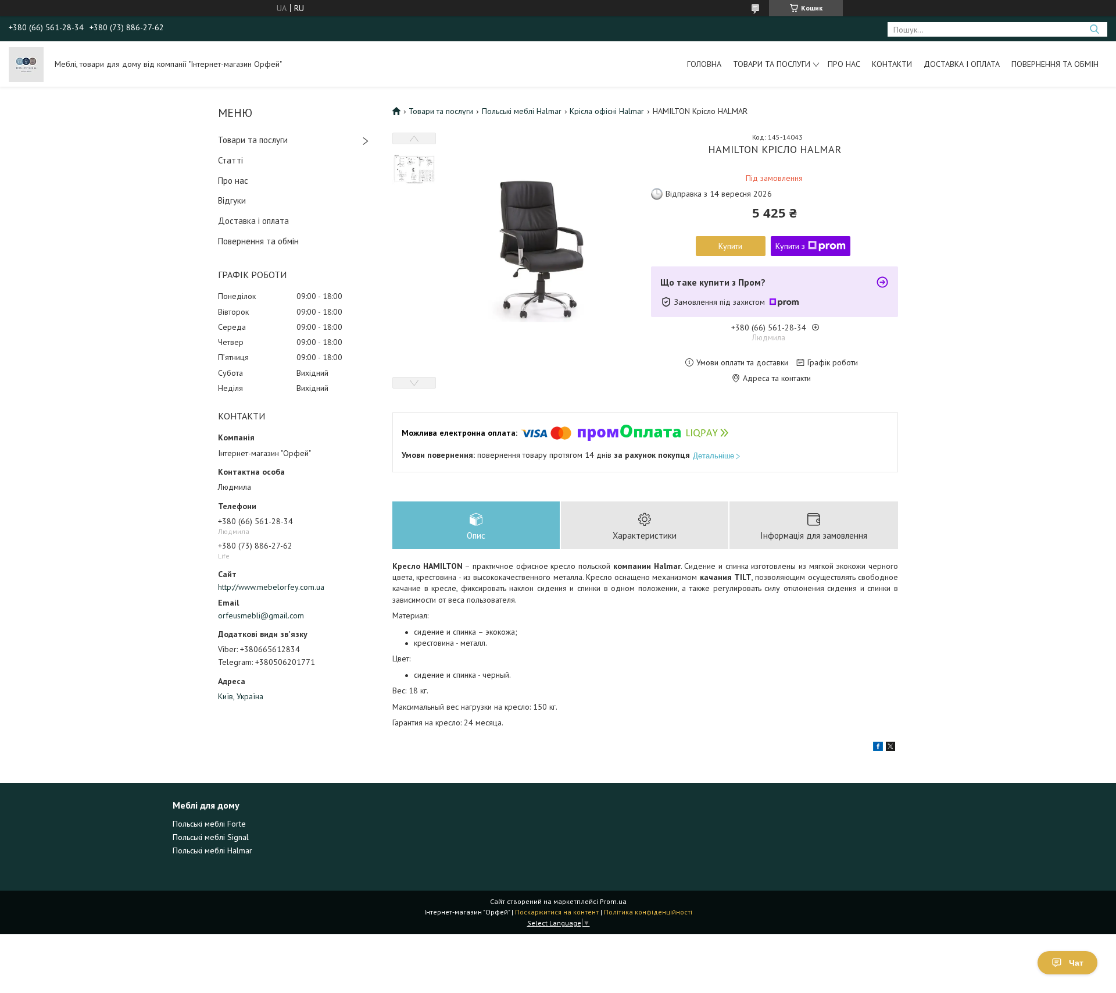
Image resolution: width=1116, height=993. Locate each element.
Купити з (790, 246)
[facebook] (878, 748)
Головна (704, 64)
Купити (730, 246)
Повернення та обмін (1055, 64)
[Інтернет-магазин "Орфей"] (26, 64)
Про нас (844, 64)
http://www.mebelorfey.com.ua (271, 587)
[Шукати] (1094, 29)
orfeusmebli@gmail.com (261, 615)
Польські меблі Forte (209, 823)
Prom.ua (613, 901)
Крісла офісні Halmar (607, 111)
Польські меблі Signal (211, 837)
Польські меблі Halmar (521, 111)
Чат (1076, 962)
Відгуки (232, 200)
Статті (230, 160)
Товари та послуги (771, 64)
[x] (890, 748)
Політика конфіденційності (648, 911)
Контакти (892, 64)
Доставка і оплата (962, 64)
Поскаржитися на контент (557, 911)
